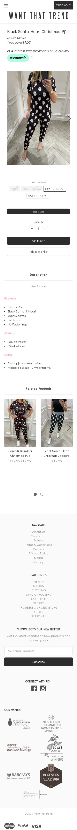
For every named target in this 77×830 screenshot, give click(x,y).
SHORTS (38, 586)
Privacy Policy (38, 553)
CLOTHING (38, 590)
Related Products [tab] (39, 388)
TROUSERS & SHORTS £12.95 (38, 607)
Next (69, 118)
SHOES (38, 612)
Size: (38, 181)
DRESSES (38, 603)
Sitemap (38, 562)
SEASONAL (38, 616)
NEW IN (39, 581)
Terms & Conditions (38, 544)
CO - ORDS (38, 599)
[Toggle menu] (5, 5)
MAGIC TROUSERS (38, 594)
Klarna (38, 557)
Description (38, 274)
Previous (8, 118)
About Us (38, 531)
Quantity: (38, 221)
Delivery (38, 549)
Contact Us (38, 536)
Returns (38, 540)
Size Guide (39, 211)
